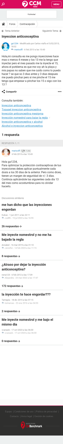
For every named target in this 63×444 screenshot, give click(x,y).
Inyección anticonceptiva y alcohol (22, 121)
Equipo (8, 411)
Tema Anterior (12, 30)
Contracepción (27, 24)
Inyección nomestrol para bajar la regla (25, 117)
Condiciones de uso (23, 411)
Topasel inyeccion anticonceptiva (21, 109)
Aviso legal (26, 416)
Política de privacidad (46, 411)
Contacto (14, 416)
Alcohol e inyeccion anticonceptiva (22, 125)
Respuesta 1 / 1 (10, 143)
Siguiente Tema (50, 30)
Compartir (11, 91)
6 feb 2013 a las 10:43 (34, 49)
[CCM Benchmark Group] (31, 425)
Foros (12, 24)
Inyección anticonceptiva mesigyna (22, 113)
